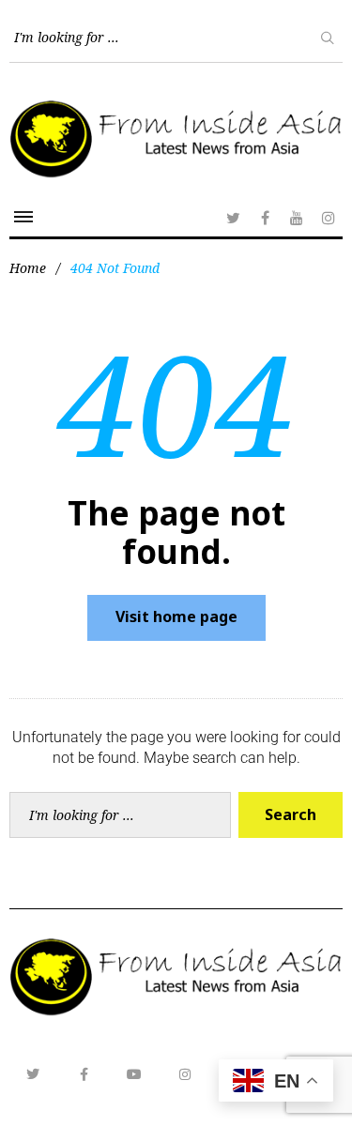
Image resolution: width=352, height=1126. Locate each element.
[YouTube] (297, 218)
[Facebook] (265, 218)
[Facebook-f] (83, 1074)
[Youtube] (134, 1074)
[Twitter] (233, 218)
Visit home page (176, 616)
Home (27, 268)
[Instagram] (328, 218)
